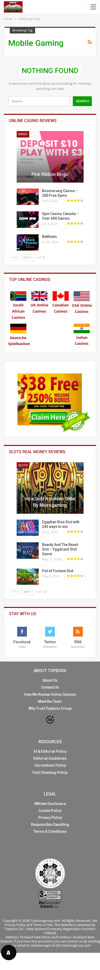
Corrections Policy (50, 765)
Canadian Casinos (60, 308)
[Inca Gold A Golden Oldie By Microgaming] (50, 488)
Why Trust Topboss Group (50, 708)
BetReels (49, 237)
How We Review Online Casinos (50, 694)
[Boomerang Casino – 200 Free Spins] (28, 196)
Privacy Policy (50, 818)
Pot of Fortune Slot (57, 571)
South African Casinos (18, 311)
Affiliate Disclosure (50, 804)
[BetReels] (28, 242)
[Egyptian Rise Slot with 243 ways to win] (28, 528)
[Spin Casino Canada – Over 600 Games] (28, 219)
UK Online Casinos (39, 308)
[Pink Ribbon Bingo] (50, 157)
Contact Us (50, 687)
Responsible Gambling (50, 824)
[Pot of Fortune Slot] (28, 577)
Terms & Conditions (50, 831)
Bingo (22, 134)
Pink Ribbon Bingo (50, 174)
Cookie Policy (50, 811)
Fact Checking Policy (50, 772)
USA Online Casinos (82, 308)
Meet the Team (50, 701)
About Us (50, 680)
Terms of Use (43, 924)
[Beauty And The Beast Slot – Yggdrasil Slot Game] (28, 550)
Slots (22, 465)
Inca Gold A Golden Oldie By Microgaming (50, 502)
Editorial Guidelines (50, 758)
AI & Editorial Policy (50, 751)
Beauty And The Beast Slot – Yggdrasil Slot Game (60, 549)
